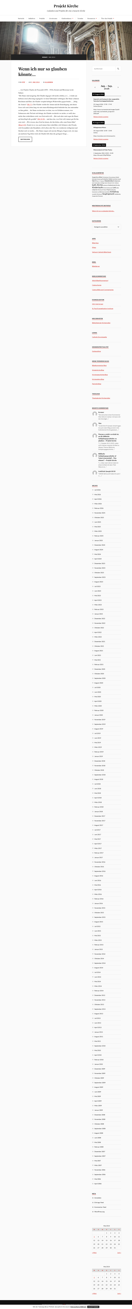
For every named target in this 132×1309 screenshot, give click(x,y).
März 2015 (98, 940)
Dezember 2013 (99, 995)
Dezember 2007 (99, 1151)
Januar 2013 (98, 1032)
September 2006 (99, 1174)
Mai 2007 (97, 1161)
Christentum (105, 177)
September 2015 (99, 917)
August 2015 (98, 922)
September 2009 (99, 1082)
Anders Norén (85, 1304)
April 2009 (97, 1101)
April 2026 (97, 499)
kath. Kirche (97, 185)
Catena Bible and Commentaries (103, 290)
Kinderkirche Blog (98, 370)
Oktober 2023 (99, 572)
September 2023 (99, 577)
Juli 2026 (97, 490)
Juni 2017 (97, 834)
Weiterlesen (25, 139)
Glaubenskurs (109, 181)
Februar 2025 (98, 536)
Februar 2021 (98, 664)
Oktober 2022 (99, 628)
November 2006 (99, 1170)
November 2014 (99, 954)
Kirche (104, 187)
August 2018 (98, 779)
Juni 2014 (97, 977)
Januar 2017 (98, 857)
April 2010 (97, 1055)
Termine (80, 18)
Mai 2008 (97, 1142)
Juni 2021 (97, 655)
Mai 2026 (97, 494)
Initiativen (32, 18)
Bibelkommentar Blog (99, 365)
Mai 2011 (97, 1041)
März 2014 (98, 986)
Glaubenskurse (66, 18)
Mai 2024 (97, 554)
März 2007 (98, 1165)
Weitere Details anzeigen (100, 117)
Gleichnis (117, 181)
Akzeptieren (93, 1307)
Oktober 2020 (99, 673)
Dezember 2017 (99, 816)
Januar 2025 (98, 540)
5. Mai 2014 (35, 82)
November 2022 (99, 623)
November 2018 (99, 765)
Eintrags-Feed (99, 1202)
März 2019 (98, 747)
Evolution (105, 179)
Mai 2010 (97, 1050)
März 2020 (98, 706)
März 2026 (98, 504)
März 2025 (98, 531)
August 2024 (98, 549)
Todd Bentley (118, 194)
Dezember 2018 (99, 761)
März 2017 (98, 848)
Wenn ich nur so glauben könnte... (103, 211)
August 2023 (98, 582)
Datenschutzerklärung (78, 1307)
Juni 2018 (97, 788)
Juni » (119, 1253)
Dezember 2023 (99, 563)
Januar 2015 (98, 949)
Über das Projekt (106, 18)
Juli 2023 (97, 586)
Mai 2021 (97, 660)
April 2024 (97, 559)
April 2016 (97, 889)
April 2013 (97, 1027)
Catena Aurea (96, 285)
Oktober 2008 (99, 1124)
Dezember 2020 (99, 669)
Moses (104, 189)
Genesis (102, 181)
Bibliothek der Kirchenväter (101, 323)
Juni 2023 (97, 591)
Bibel (100, 177)
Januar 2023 (98, 614)
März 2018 (98, 802)
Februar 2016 (98, 899)
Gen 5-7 (98, 181)
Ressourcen (91, 18)
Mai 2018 (97, 793)
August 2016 (98, 876)
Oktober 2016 (99, 866)
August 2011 (98, 1036)
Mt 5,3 (29, 104)
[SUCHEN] (118, 69)
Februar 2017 (98, 853)
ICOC (113, 183)
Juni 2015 (97, 931)
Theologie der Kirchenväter (101, 398)
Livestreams (53, 18)
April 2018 (97, 798)
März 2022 (98, 637)
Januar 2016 (98, 903)
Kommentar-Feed (100, 1207)
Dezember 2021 (99, 641)
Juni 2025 (97, 522)
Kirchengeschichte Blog (100, 375)
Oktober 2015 (99, 912)
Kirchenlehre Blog (98, 379)
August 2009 (98, 1087)
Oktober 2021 (99, 646)
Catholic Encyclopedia (99, 337)
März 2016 (98, 894)
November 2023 (99, 568)
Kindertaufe (97, 187)
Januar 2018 (98, 811)
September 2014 (99, 963)
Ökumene (100, 196)
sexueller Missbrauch (97, 194)
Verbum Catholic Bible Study (101, 252)
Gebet (110, 179)
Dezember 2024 (99, 545)
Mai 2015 (97, 935)
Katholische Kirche (114, 185)
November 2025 (99, 513)
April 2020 (97, 701)
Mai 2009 (97, 1096)
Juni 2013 (97, 1023)
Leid (114, 188)
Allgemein (49, 82)
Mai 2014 (97, 981)
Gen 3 (94, 181)
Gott (93, 183)
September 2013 (99, 1009)
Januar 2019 (98, 756)
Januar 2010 (98, 1064)
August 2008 (98, 1133)
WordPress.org (99, 1211)
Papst (108, 190)
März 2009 (98, 1105)
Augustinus (95, 177)
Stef (23, 82)
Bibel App (95, 243)
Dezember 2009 (99, 1069)
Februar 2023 (98, 609)
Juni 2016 (97, 880)
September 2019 (99, 724)
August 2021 (98, 651)
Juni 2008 (97, 1138)
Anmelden (97, 1198)
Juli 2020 (97, 687)
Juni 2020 (97, 692)
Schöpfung (114, 192)
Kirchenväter (109, 187)
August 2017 (98, 825)
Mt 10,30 (41, 119)
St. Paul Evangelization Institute (102, 308)
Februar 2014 (98, 990)
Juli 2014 (97, 972)
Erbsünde (94, 179)
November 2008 (99, 1119)
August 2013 (98, 1013)
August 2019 (98, 729)
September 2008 (99, 1128)
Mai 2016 (97, 885)
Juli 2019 (97, 733)
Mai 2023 (97, 595)
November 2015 (99, 908)
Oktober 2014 (99, 958)
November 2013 (99, 1000)
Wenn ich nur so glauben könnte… (42, 71)
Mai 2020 (97, 696)
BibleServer (96, 266)
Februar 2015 (98, 945)
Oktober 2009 (99, 1078)
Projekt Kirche (66, 5)
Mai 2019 (97, 742)
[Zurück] (95, 87)
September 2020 (99, 678)
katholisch (105, 185)
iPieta (94, 247)
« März (94, 1253)
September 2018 (99, 775)
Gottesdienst (98, 183)
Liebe (117, 187)
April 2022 (97, 632)
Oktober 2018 (99, 770)
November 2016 (99, 862)
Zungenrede (95, 196)
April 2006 (97, 1184)
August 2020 (98, 683)
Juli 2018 (97, 784)
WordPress (58, 1304)
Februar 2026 (98, 508)
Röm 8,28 (22, 125)
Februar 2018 (98, 807)
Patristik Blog (96, 384)
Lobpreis (94, 190)
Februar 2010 (98, 1059)
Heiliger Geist (104, 183)
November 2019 (99, 719)
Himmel (109, 183)
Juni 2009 (97, 1092)
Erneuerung (99, 179)
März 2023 (98, 605)
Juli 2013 (97, 1018)
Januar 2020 (98, 715)
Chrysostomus (112, 177)
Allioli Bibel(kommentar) (100, 280)
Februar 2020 (98, 710)
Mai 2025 (97, 526)
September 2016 (99, 871)
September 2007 (99, 1156)
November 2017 (99, 821)
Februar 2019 (98, 752)
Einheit (117, 177)
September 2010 (99, 1046)
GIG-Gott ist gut (97, 304)
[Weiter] (118, 87)
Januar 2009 (98, 1110)
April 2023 (97, 600)
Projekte (42, 18)
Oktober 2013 (99, 1004)
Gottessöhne (96, 351)
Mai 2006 (97, 1179)
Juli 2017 (97, 830)
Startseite (21, 18)
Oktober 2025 (99, 517)
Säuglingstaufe (108, 194)
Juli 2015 (97, 926)
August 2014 (98, 968)
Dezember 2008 (99, 1115)
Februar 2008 (98, 1147)
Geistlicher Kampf (116, 179)
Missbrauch (100, 189)
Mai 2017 (97, 839)
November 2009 (99, 1073)
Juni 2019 (97, 738)
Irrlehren (117, 183)
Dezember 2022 (99, 618)
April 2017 (97, 844)
